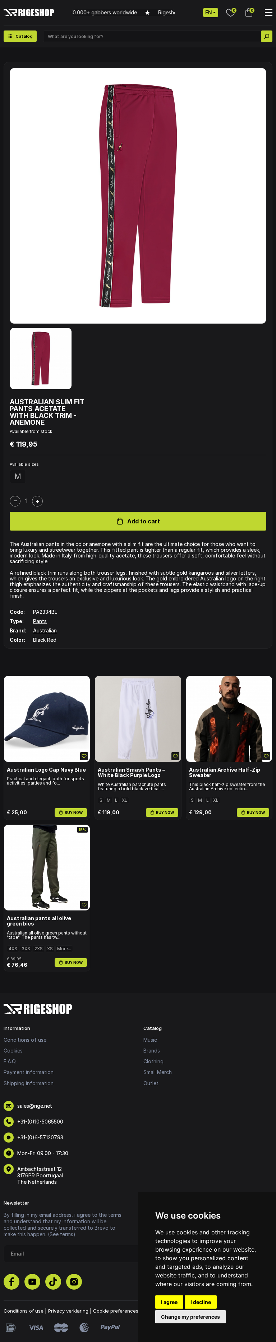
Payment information (29, 1072)
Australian (45, 630)
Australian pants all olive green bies (39, 921)
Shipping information (29, 1083)
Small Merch (157, 1072)
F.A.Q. (10, 1061)
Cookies (13, 1050)
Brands (151, 1050)
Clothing (153, 1061)
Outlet (150, 1083)
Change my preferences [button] (190, 1317)
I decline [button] (200, 1302)
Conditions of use (25, 1040)
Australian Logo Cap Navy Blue (46, 769)
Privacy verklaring (68, 1311)
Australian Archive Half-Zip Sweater (224, 772)
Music (150, 1040)
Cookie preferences (115, 1311)
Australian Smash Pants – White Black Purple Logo (131, 772)
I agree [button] (169, 1302)
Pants (40, 621)
